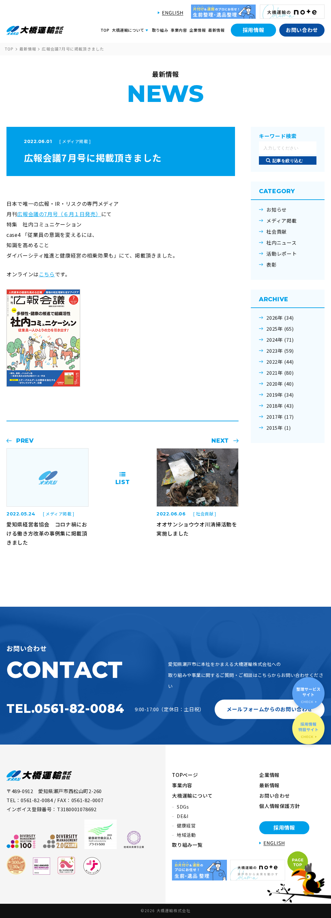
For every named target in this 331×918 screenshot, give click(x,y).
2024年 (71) (280, 340)
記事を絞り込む (287, 160)
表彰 (271, 264)
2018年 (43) (280, 406)
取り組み (160, 30)
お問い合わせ (302, 30)
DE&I (182, 816)
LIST (122, 482)
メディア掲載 (281, 220)
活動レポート (281, 253)
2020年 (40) (280, 384)
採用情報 (253, 30)
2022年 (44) (280, 362)
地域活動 (186, 835)
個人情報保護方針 (279, 805)
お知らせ (276, 209)
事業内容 (179, 30)
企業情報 (197, 30)
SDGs (183, 806)
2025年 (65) (280, 329)
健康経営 (186, 825)
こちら (47, 274)
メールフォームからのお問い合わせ (270, 709)
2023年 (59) (280, 351)
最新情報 (216, 30)
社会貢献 (276, 231)
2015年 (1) (278, 428)
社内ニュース (281, 242)
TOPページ (185, 774)
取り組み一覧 (187, 844)
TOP (105, 30)
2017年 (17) (280, 417)
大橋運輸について (192, 795)
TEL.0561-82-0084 (65, 708)
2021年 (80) (280, 373)
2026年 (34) (280, 318)
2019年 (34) (280, 395)
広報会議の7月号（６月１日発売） (59, 214)
